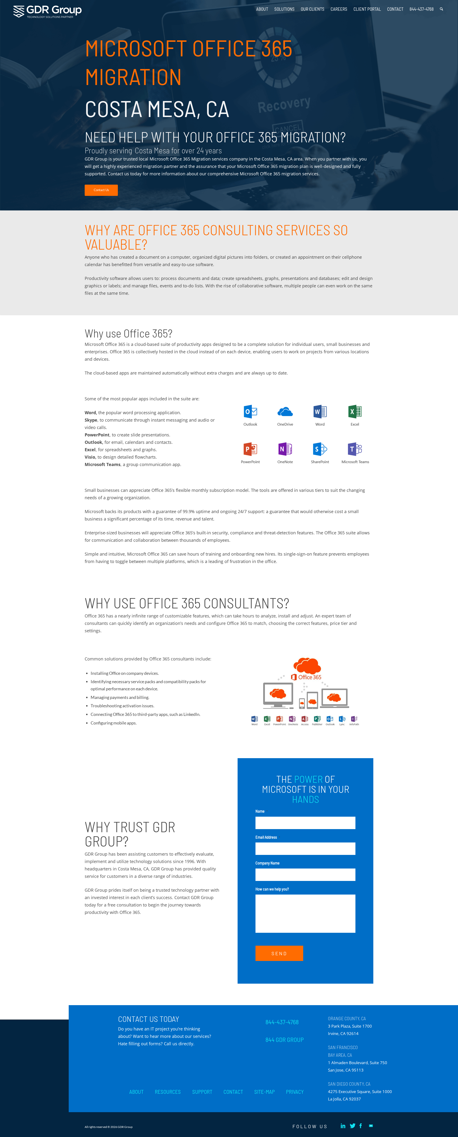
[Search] (441, 7)
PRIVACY (295, 1091)
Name (261, 811)
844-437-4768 (282, 1021)
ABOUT (136, 1091)
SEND (279, 953)
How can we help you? (272, 888)
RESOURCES (168, 1091)
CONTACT (233, 1091)
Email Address (267, 837)
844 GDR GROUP (284, 1039)
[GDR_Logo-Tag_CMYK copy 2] (47, 12)
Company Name (267, 862)
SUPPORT (202, 1091)
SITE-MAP (264, 1091)
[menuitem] (262, 7)
